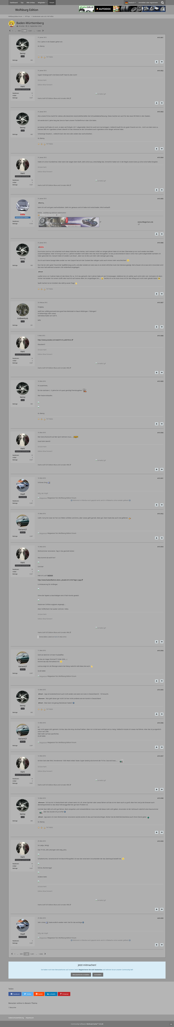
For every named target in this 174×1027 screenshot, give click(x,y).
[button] (130, 2)
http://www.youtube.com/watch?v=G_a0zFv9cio (54, 340)
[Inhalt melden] (156, 61)
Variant (42, 698)
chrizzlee (21, 26)
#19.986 (160, 243)
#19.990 (160, 433)
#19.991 (160, 478)
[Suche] (162, 2)
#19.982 (160, 71)
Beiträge (15, 60)
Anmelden (97, 975)
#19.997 (160, 756)
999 (19, 31)
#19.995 (160, 690)
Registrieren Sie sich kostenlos (90, 970)
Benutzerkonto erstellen (81, 975)
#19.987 (160, 302)
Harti (41, 272)
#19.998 (160, 798)
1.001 (30, 31)
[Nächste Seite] (43, 30)
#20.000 (160, 918)
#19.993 (160, 547)
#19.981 (160, 37)
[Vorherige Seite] (9, 30)
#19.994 (160, 651)
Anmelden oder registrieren (148, 3)
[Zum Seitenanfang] (171, 1024)
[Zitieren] (161, 61)
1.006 (39, 31)
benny (42, 203)
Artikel (14, 95)
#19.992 (160, 514)
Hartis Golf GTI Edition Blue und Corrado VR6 (53, 98)
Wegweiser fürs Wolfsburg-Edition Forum (61, 498)
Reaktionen (16, 93)
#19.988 (160, 336)
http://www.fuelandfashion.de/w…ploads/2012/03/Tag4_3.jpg (59, 580)
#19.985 (160, 199)
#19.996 (160, 723)
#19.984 (160, 157)
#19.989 (160, 381)
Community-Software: (87, 1024)
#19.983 (160, 112)
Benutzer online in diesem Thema (22, 1003)
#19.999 (160, 841)
